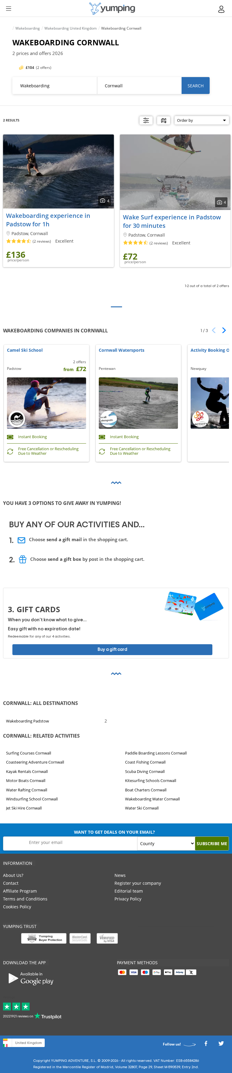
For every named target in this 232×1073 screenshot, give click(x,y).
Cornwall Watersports (121, 350)
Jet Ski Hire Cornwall (24, 808)
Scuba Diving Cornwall (145, 771)
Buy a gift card (112, 649)
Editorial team (128, 891)
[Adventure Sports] (112, 8)
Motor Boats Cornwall (25, 780)
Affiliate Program (20, 891)
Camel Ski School (25, 350)
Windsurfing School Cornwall (32, 799)
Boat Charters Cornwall (145, 789)
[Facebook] (205, 1045)
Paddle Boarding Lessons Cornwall (156, 753)
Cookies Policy (17, 907)
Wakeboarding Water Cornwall (152, 799)
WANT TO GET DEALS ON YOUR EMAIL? (114, 832)
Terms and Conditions (25, 899)
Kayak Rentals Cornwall (27, 771)
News (120, 875)
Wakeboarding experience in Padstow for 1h (48, 220)
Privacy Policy (127, 899)
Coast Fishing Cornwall (145, 762)
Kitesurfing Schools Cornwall (150, 780)
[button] (222, 330)
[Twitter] (221, 1045)
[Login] (222, 9)
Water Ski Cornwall (142, 808)
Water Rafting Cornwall (26, 789)
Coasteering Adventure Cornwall (35, 762)
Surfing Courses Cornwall (28, 753)
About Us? (13, 875)
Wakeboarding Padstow (27, 721)
